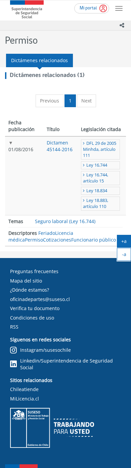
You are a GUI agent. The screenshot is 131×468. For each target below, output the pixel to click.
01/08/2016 (20, 149)
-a (126, 256)
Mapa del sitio (26, 281)
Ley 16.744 (96, 165)
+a (126, 243)
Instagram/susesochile (45, 350)
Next (86, 100)
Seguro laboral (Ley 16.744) (65, 221)
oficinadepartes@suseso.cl (40, 299)
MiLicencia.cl (24, 398)
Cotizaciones (57, 240)
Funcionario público (93, 240)
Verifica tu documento (34, 308)
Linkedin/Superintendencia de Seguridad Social (66, 364)
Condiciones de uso (32, 317)
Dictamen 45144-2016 (60, 146)
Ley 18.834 (96, 191)
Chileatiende (24, 389)
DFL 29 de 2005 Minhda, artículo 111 (99, 149)
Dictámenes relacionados (39, 60)
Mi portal (88, 8)
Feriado (46, 233)
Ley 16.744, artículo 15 (95, 178)
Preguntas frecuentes (34, 271)
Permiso (34, 240)
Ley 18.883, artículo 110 (95, 203)
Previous (49, 100)
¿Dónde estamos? (29, 290)
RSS (14, 327)
